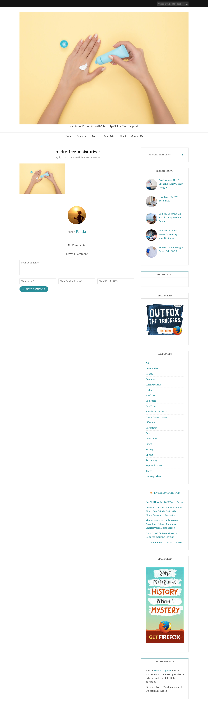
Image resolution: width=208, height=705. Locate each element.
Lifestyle (81, 136)
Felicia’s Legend (162, 670)
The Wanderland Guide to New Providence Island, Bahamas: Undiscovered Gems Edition (162, 524)
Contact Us (137, 136)
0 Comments (93, 157)
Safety (149, 444)
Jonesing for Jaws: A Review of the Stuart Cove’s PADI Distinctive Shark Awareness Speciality (164, 511)
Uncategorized (154, 476)
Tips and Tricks (154, 465)
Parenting (151, 427)
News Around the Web (166, 493)
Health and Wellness (156, 411)
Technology (152, 460)
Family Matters (153, 384)
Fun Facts (151, 400)
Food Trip (109, 136)
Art (147, 363)
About (123, 136)
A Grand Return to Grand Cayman (164, 542)
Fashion (150, 390)
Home (68, 136)
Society (149, 449)
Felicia (79, 157)
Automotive (152, 368)
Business (150, 379)
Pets (148, 433)
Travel (95, 136)
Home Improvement (156, 417)
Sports (149, 454)
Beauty (149, 374)
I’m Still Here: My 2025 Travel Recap (164, 502)
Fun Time (151, 406)
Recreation (151, 438)
